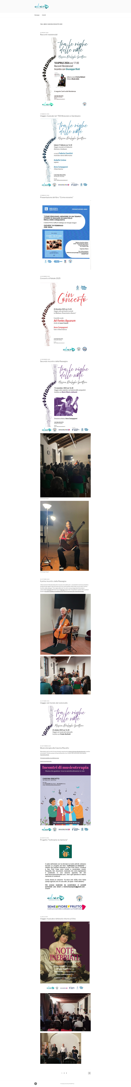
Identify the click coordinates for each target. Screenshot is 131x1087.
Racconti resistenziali (48, 35)
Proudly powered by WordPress (67, 1083)
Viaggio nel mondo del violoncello (54, 703)
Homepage (37, 15)
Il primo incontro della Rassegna (53, 581)
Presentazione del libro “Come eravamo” (56, 197)
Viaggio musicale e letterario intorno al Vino (58, 919)
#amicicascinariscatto (69, 591)
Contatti (44, 15)
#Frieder (49, 589)
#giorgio (62, 589)
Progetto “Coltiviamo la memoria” (54, 840)
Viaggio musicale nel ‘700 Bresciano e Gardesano (60, 116)
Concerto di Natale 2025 (50, 278)
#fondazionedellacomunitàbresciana (54, 591)
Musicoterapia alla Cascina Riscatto (54, 748)
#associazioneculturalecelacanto (77, 751)
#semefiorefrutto (79, 591)
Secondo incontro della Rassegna (54, 361)
